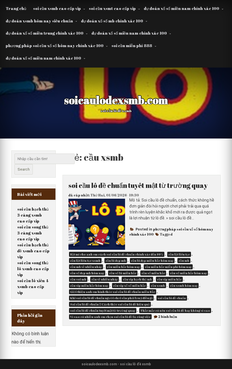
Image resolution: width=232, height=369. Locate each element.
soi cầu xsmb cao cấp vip (57, 8)
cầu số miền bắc (153, 273)
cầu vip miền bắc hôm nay (89, 286)
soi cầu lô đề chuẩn (172, 298)
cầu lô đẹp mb (116, 261)
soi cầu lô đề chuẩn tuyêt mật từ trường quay (138, 185)
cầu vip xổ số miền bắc (129, 286)
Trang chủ (16, 8)
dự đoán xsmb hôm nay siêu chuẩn (39, 21)
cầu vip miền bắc (169, 279)
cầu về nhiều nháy (104, 279)
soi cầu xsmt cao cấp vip (112, 8)
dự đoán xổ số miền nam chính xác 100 (181, 8)
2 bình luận (167, 316)
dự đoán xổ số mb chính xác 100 (112, 21)
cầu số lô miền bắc (122, 273)
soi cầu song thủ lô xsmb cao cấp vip (33, 268)
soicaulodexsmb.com (116, 100)
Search (24, 169)
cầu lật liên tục (179, 254)
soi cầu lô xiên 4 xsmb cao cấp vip (32, 286)
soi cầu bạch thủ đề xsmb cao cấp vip (33, 250)
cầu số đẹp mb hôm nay (87, 273)
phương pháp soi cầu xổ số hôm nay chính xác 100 (55, 45)
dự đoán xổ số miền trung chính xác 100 (44, 33)
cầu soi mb (78, 279)
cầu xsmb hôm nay (183, 286)
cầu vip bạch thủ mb (137, 279)
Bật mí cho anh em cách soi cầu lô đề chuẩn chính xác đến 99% (116, 254)
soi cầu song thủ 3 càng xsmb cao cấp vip (32, 233)
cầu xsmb (158, 286)
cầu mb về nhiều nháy (86, 267)
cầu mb (184, 261)
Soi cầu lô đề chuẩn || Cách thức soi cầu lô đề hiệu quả (110, 304)
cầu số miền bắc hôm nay (188, 273)
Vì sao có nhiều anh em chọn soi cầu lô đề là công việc (110, 317)
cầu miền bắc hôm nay (123, 267)
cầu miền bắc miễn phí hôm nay (168, 267)
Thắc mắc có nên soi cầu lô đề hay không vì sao (175, 311)
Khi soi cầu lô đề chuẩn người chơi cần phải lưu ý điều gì (111, 298)
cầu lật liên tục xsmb (85, 261)
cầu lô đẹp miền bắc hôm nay (152, 261)
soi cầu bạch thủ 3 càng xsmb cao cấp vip (33, 215)
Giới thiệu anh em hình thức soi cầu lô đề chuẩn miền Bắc (112, 292)
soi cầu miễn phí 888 (131, 45)
